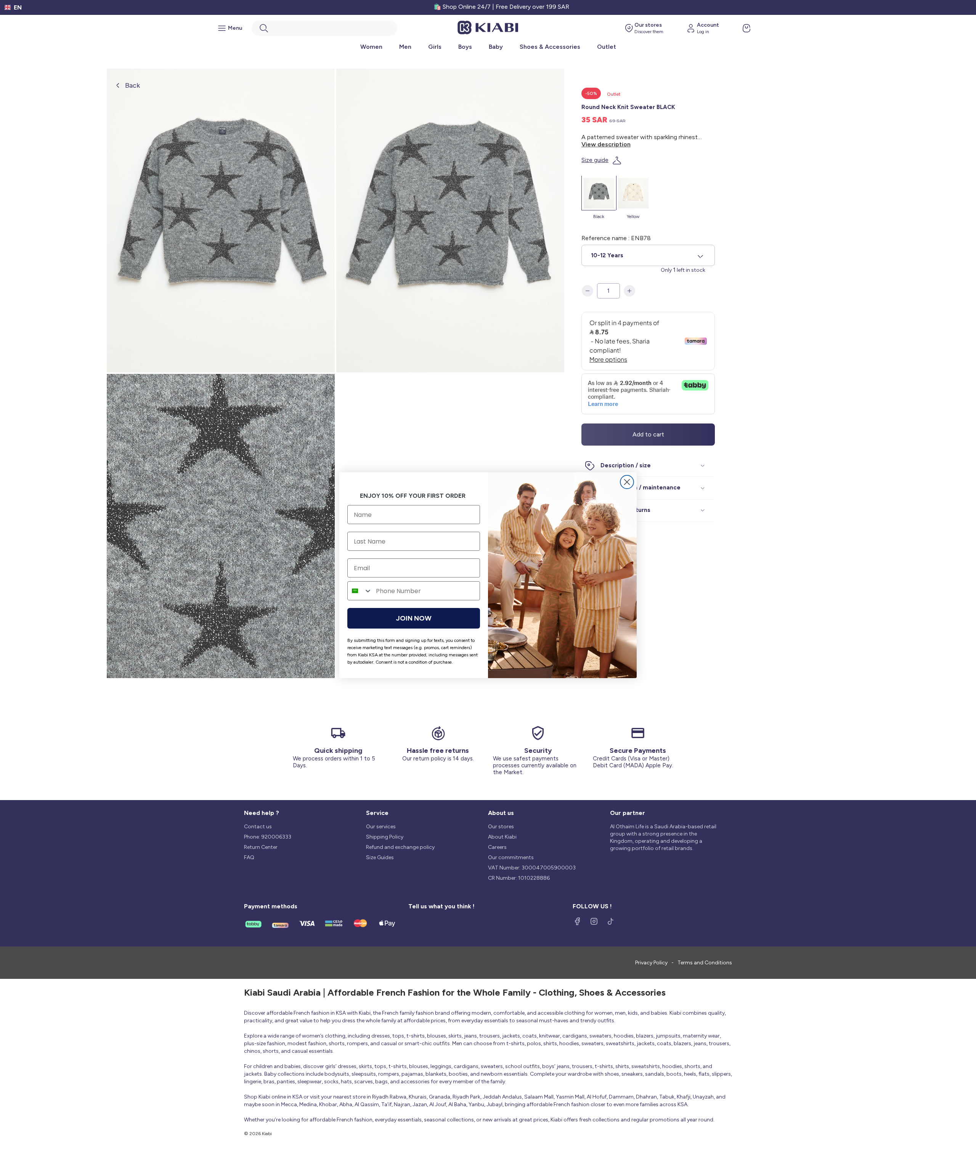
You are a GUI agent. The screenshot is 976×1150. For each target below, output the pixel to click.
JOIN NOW (414, 618)
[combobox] (360, 591)
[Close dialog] (627, 482)
